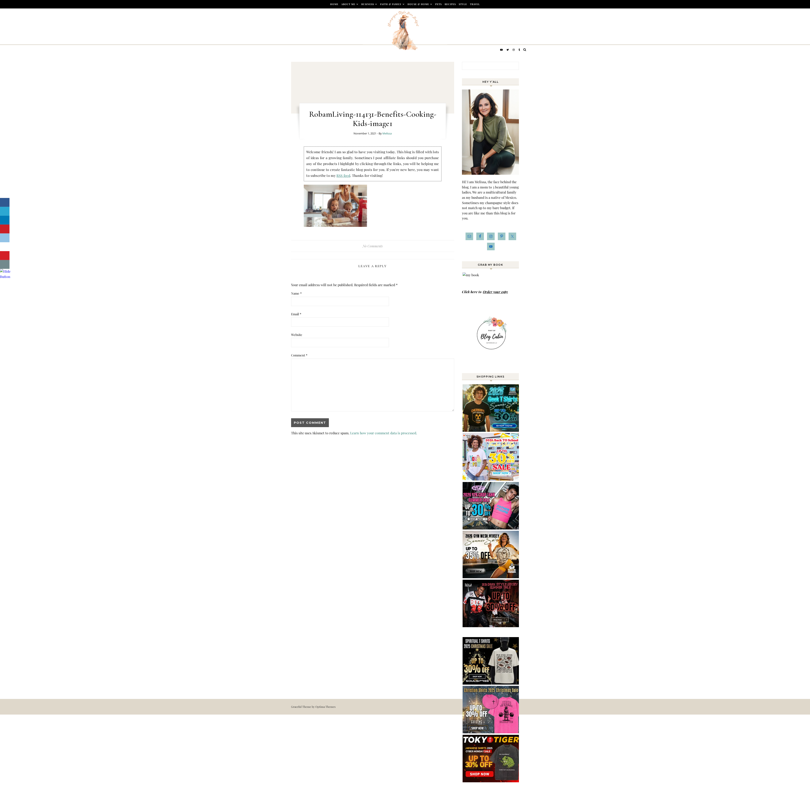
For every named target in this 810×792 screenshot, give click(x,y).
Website (296, 335)
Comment (299, 355)
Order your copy (495, 292)
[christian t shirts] (491, 732)
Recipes (450, 4)
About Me (348, 4)
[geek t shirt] (491, 430)
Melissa (387, 133)
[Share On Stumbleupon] (4, 246)
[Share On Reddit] (4, 237)
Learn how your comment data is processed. (383, 433)
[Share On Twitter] (4, 211)
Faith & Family (390, 4)
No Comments (373, 246)
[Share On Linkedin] (4, 220)
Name (296, 293)
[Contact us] (4, 264)
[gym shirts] (491, 577)
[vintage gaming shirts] (491, 626)
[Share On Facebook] (4, 202)
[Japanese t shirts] (491, 781)
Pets (438, 4)
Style (463, 4)
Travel (475, 4)
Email (296, 314)
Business (367, 4)
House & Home (418, 4)
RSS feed (343, 175)
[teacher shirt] (491, 479)
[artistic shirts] (491, 683)
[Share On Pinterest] (4, 229)
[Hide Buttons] (5, 276)
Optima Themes (325, 706)
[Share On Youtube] (4, 255)
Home (334, 4)
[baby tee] (491, 528)
